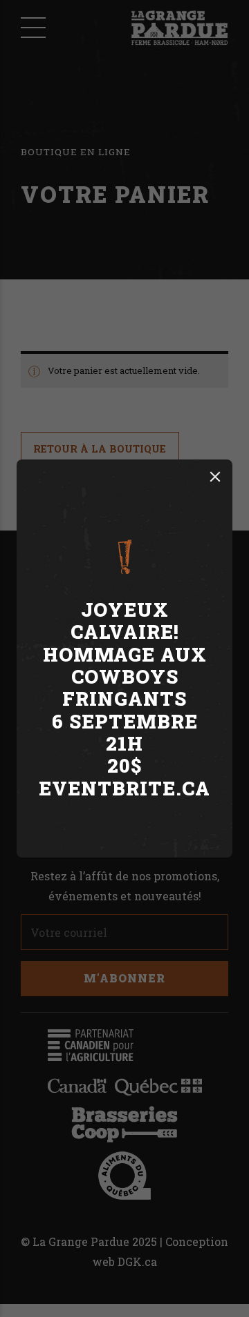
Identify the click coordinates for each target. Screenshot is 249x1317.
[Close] (215, 476)
